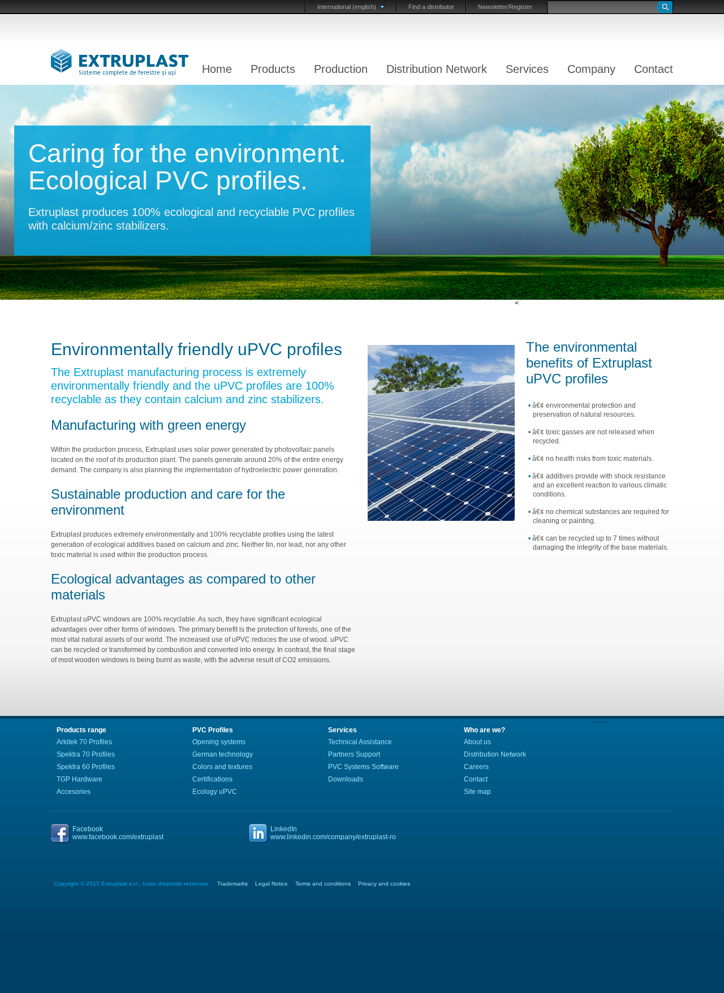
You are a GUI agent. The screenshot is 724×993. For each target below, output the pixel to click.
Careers (476, 767)
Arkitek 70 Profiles (84, 742)
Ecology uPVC (214, 792)
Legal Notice (271, 883)
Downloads (345, 779)
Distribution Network (436, 69)
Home (217, 69)
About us (477, 742)
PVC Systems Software (363, 767)
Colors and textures (222, 767)
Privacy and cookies (384, 883)
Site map (477, 792)
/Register (519, 6)
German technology (222, 754)
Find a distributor (431, 6)
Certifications (212, 779)
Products (273, 69)
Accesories (73, 792)
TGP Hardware (79, 779)
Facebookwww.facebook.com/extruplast (117, 833)
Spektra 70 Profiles (86, 754)
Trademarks (232, 883)
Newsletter (492, 6)
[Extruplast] (96, 63)
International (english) (346, 6)
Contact (653, 69)
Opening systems (218, 742)
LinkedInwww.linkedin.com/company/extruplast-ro (333, 833)
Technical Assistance (360, 742)
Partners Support (354, 754)
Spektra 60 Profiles (86, 767)
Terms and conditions (323, 883)
